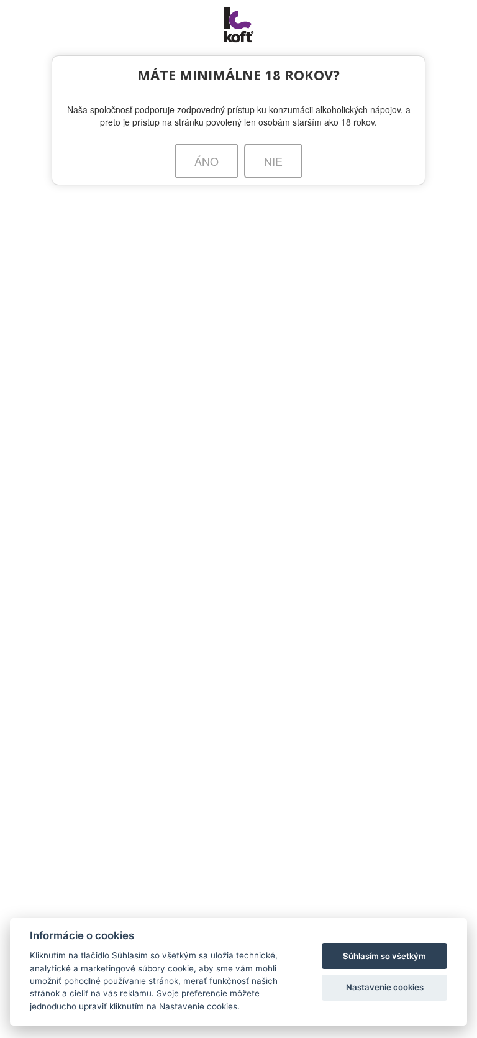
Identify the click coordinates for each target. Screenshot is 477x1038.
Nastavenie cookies (385, 987)
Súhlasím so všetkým (384, 956)
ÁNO (206, 161)
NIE (273, 161)
